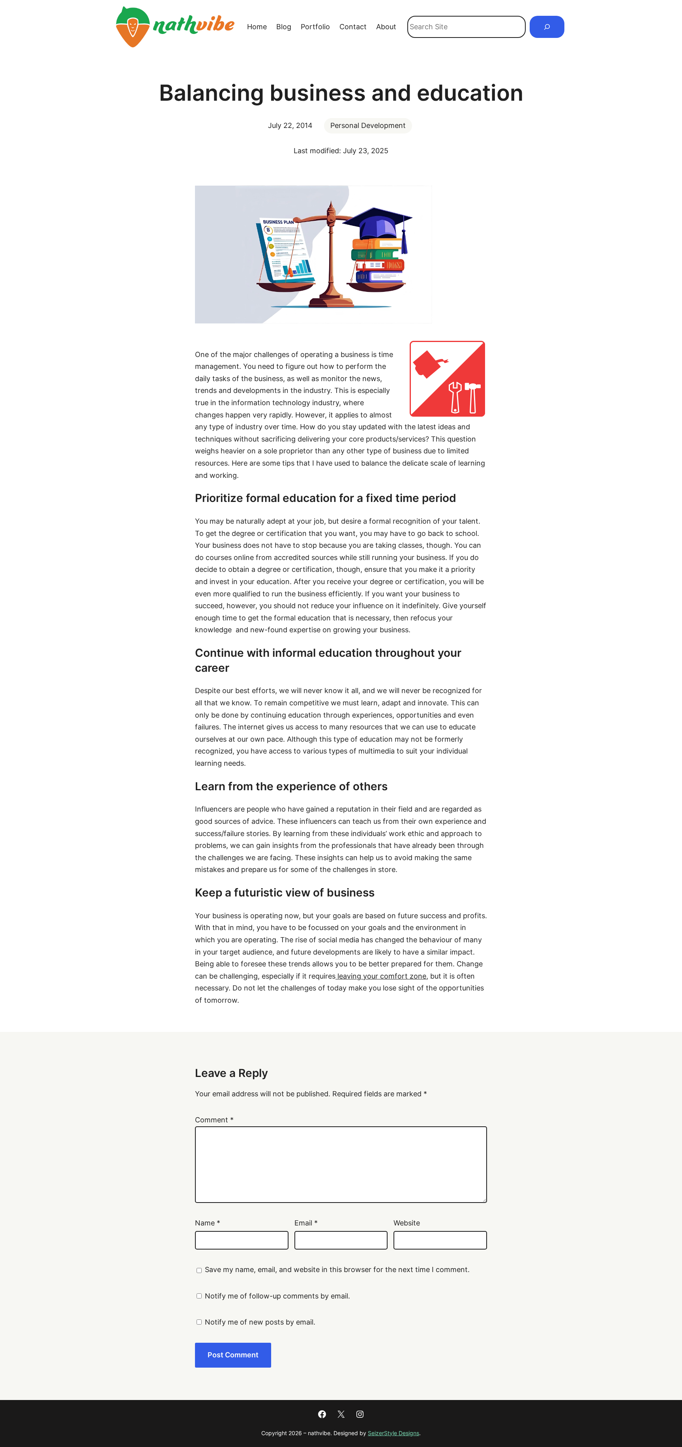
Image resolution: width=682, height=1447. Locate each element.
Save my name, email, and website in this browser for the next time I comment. (337, 1269)
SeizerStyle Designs (393, 1433)
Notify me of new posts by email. (260, 1322)
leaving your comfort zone (380, 976)
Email (306, 1223)
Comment (214, 1120)
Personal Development (368, 125)
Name (207, 1223)
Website (406, 1223)
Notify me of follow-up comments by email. (277, 1296)
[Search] (547, 27)
